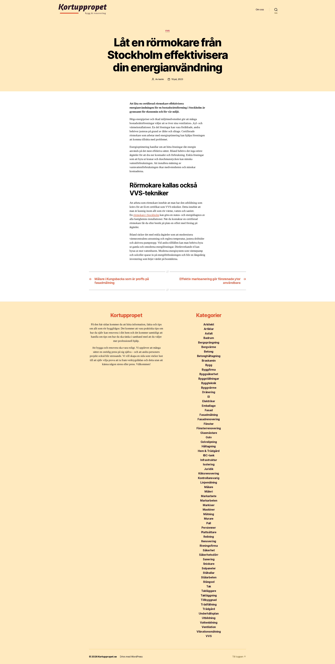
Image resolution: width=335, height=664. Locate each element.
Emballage (209, 405)
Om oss (260, 9)
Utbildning (208, 618)
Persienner (209, 527)
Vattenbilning (208, 622)
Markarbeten (208, 500)
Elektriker (208, 401)
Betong (208, 351)
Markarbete (208, 496)
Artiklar (209, 329)
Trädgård (209, 609)
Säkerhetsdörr (208, 554)
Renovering (208, 541)
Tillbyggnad (209, 600)
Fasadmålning (209, 414)
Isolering (209, 464)
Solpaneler (209, 568)
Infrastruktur (208, 460)
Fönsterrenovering (209, 428)
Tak (208, 586)
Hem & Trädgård (208, 451)
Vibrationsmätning (209, 631)
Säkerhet (209, 550)
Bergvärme (208, 347)
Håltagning (209, 446)
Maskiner (209, 509)
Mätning (208, 514)
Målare (208, 487)
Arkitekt (208, 324)
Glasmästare (208, 433)
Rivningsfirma (209, 545)
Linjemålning (208, 482)
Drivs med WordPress (131, 656)
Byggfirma (209, 369)
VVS (167, 31)
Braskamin (209, 360)
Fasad (209, 410)
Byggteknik (208, 383)
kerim (161, 79)
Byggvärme (208, 387)
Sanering (209, 559)
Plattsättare (208, 532)
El (209, 396)
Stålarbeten (208, 577)
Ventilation (209, 627)
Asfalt (209, 333)
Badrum (208, 338)
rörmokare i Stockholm (146, 215)
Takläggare (208, 591)
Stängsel (209, 581)
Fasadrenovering (209, 419)
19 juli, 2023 (177, 79)
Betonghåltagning (208, 356)
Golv (209, 437)
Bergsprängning (208, 342)
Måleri (209, 491)
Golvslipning (209, 442)
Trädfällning (209, 604)
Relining (208, 536)
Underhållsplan (209, 613)
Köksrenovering (208, 473)
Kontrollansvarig (208, 478)
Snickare (208, 563)
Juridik (208, 469)
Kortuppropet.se (107, 656)
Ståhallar (209, 572)
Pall (208, 523)
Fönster (209, 423)
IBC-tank (208, 455)
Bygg (208, 365)
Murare (208, 518)
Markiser (209, 505)
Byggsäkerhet (208, 374)
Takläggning (209, 595)
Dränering (208, 392)
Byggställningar (208, 378)
